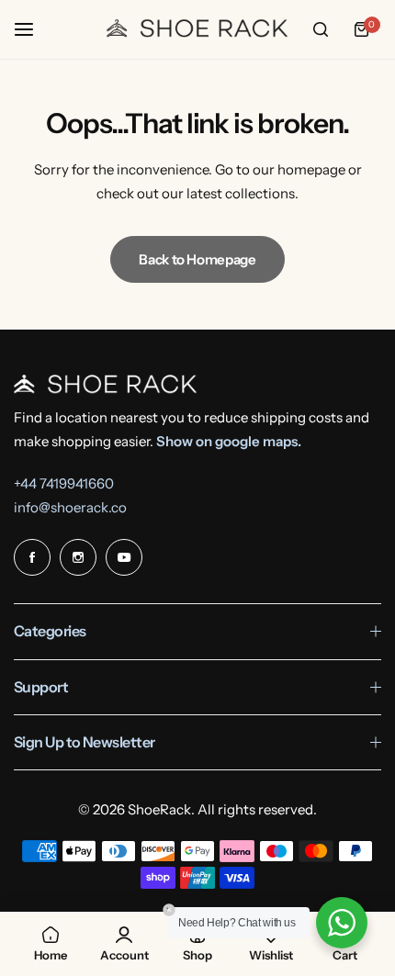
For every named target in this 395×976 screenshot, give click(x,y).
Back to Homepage (197, 259)
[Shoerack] (197, 29)
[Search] (320, 29)
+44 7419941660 (64, 483)
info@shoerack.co (70, 507)
